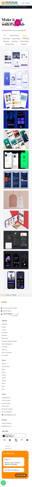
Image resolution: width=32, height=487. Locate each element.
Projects (4, 327)
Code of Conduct (6, 400)
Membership (5, 338)
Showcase (4, 349)
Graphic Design (16, 38)
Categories (4, 324)
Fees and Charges (6, 403)
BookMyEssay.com (6, 426)
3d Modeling (25, 38)
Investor (4, 378)
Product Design (24, 41)
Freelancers (4, 332)
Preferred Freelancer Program (9, 341)
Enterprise (4, 335)
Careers (4, 372)
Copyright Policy (6, 397)
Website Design (14, 35)
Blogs (3, 369)
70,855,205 (8, 446)
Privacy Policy (5, 406)
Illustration (6, 41)
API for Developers (7, 352)
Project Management (7, 344)
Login (23, 3)
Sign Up (28, 3)
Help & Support (7, 311)
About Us (4, 363)
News (3, 386)
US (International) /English (10, 308)
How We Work (5, 366)
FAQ (3, 389)
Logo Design (6, 38)
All (5, 35)
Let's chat (20, 475)
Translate (15, 315)
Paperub (3, 295)
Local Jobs (4, 346)
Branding (14, 41)
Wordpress (24, 44)
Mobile (25, 35)
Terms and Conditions (7, 409)
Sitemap (4, 380)
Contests (4, 329)
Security (4, 375)
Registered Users (9, 448)
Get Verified (5, 355)
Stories (3, 383)
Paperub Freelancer (6, 423)
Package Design (9, 44)
